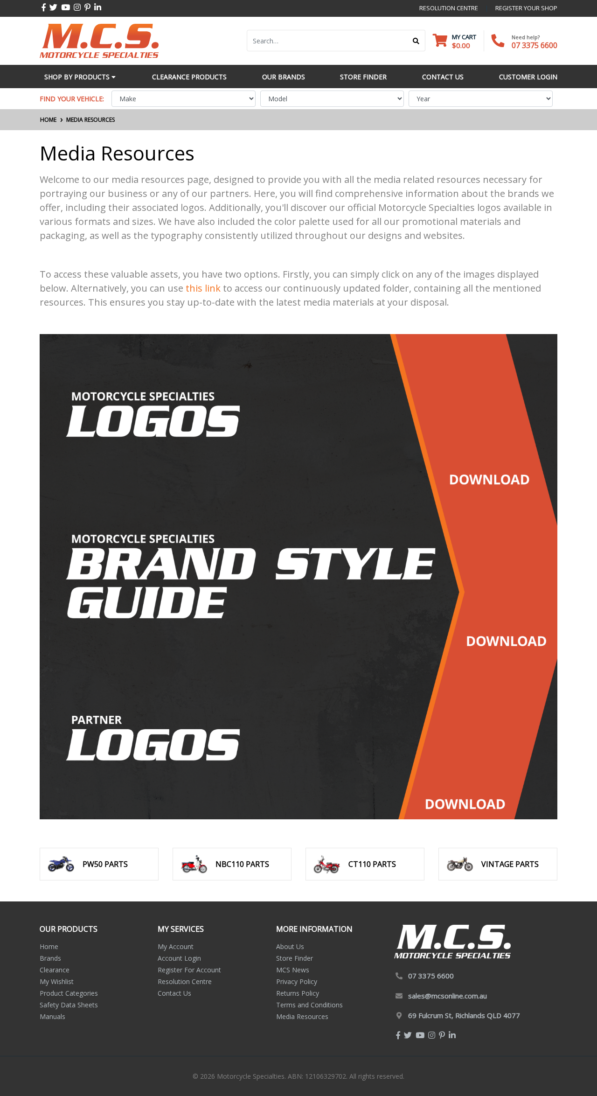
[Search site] (416, 40)
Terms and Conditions (309, 1004)
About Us (290, 946)
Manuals (52, 1016)
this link (203, 288)
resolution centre (448, 8)
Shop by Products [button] (77, 76)
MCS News (292, 969)
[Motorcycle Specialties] (99, 39)
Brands (50, 958)
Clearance (54, 969)
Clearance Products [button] (189, 76)
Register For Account (189, 969)
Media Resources (302, 1016)
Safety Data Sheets (69, 1004)
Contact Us (174, 993)
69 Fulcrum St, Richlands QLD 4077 (464, 1015)
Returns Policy (297, 993)
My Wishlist (57, 981)
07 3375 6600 (534, 45)
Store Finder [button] (363, 76)
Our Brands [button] (283, 76)
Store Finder (294, 958)
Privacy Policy (296, 981)
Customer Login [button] (528, 76)
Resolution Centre (185, 981)
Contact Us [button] (443, 76)
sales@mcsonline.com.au (447, 995)
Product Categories (69, 993)
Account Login (179, 958)
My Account (176, 946)
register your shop (526, 8)
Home (49, 946)
